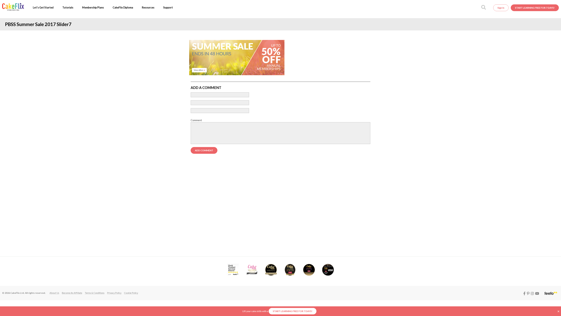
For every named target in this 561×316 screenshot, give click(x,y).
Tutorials (67, 7)
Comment (196, 120)
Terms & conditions (94, 292)
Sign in (500, 7)
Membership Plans (93, 7)
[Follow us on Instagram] (532, 293)
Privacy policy (114, 292)
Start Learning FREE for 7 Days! (535, 7)
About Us (54, 292)
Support (168, 7)
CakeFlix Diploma (123, 7)
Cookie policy (131, 292)
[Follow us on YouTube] (537, 293)
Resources (148, 7)
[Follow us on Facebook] (525, 293)
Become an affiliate (72, 292)
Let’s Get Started (43, 7)
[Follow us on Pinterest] (528, 293)
